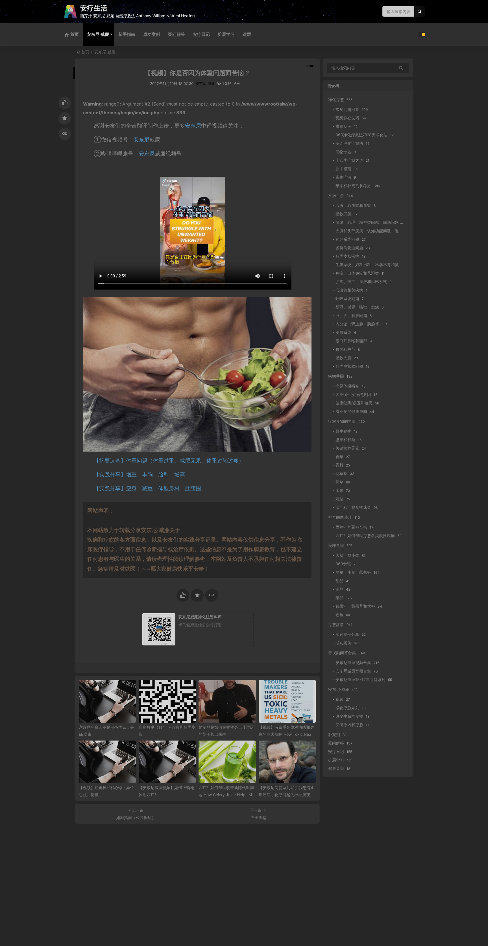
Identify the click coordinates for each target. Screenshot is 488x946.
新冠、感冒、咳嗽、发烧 (357, 307)
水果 (339, 490)
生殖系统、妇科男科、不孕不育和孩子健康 (373, 264)
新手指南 (126, 34)
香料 (339, 465)
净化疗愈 (336, 99)
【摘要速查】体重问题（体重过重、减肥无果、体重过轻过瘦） (169, 460)
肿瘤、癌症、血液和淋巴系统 (361, 281)
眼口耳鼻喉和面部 (351, 340)
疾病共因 (336, 376)
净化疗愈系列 (347, 707)
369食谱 (343, 563)
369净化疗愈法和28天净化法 (361, 134)
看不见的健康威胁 (351, 411)
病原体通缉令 (347, 386)
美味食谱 (336, 545)
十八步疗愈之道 (349, 160)
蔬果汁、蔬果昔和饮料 (355, 606)
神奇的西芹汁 (340, 517)
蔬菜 (339, 498)
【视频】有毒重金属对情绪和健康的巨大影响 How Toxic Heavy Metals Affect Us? (287, 734)
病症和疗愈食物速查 (353, 507)
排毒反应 (343, 126)
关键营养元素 (347, 448)
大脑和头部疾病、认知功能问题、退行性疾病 (375, 230)
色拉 (339, 614)
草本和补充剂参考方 (353, 185)
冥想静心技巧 (347, 117)
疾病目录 (336, 195)
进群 (247, 34)
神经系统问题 (347, 239)
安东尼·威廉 (98, 34)
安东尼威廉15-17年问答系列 (360, 679)
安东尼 (193, 125)
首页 (85, 51)
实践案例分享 (347, 634)
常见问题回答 (347, 109)
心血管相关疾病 (349, 290)
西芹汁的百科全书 (351, 527)
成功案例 (151, 34)
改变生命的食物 (349, 716)
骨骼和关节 (345, 349)
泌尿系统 (343, 332)
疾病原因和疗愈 (349, 724)
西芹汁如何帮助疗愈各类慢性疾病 (365, 535)
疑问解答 (176, 34)
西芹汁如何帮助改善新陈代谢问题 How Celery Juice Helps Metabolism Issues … (227, 794)
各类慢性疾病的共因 (353, 394)
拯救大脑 (343, 357)
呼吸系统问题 (347, 298)
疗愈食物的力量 (342, 421)
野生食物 (343, 431)
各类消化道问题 (349, 247)
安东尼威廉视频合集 (353, 662)
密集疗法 (343, 177)
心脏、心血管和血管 (353, 205)
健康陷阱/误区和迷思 (354, 402)
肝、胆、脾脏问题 (351, 315)
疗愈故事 (336, 624)
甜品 (339, 580)
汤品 (339, 589)
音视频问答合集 (342, 652)
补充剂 (334, 734)
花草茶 (341, 473)
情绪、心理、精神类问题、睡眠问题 (367, 222)
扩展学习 (226, 34)
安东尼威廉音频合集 (353, 671)
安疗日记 (201, 34)
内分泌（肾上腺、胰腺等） (359, 323)
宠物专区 (343, 151)
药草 (339, 481)
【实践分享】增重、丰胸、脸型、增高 (139, 474)
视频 (339, 699)
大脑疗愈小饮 (347, 555)
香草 (339, 456)
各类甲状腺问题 (349, 366)
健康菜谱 (336, 768)
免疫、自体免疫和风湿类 (357, 273)
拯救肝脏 (343, 213)
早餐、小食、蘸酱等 (353, 572)
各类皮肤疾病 (347, 256)
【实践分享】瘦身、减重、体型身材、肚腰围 (147, 488)
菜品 (339, 597)
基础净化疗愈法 (349, 143)
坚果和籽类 (345, 439)
